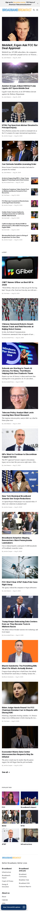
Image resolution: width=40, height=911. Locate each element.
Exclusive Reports (25, 886)
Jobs (3, 903)
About (4, 897)
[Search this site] (33, 9)
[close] (37, 3)
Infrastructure (6, 872)
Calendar (5, 900)
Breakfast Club (24, 880)
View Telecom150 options (11, 907)
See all (5, 772)
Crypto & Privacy (7, 881)
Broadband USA (24, 883)
